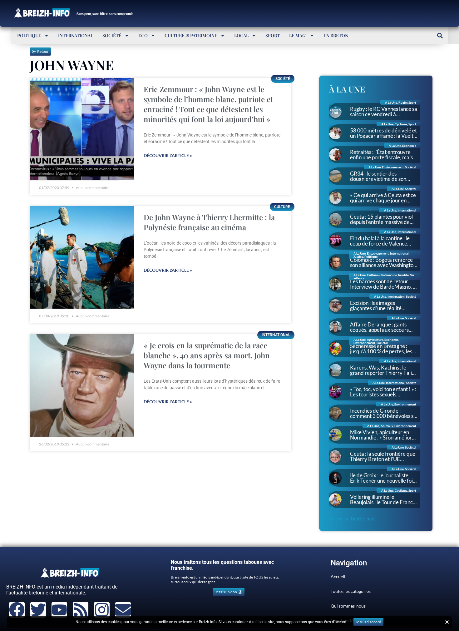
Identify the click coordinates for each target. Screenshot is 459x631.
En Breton (335, 35)
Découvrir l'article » (168, 155)
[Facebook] (17, 610)
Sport (272, 35)
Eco (143, 35)
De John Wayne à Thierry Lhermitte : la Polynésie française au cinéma (209, 222)
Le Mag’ (298, 35)
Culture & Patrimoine (191, 35)
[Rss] (80, 610)
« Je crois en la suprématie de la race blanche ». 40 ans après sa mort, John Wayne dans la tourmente (207, 355)
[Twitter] (38, 610)
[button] (440, 35)
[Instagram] (102, 610)
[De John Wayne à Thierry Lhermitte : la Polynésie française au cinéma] (82, 257)
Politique (29, 35)
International (75, 35)
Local (241, 35)
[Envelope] (123, 610)
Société (111, 35)
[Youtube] (59, 610)
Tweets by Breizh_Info (351, 518)
